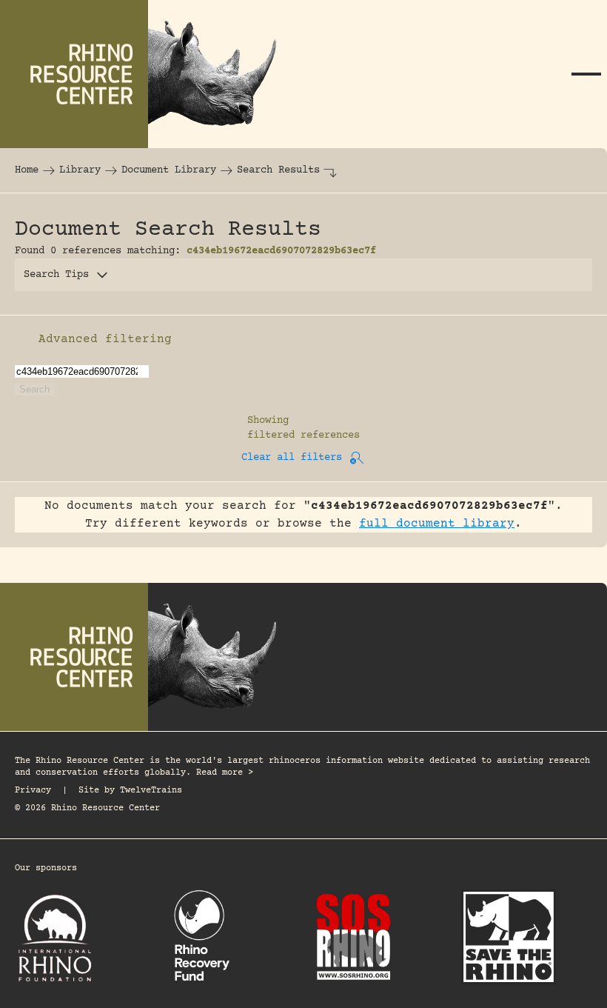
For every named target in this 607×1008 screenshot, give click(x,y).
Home (26, 170)
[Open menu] (586, 74)
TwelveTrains (151, 790)
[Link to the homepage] (148, 74)
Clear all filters (291, 458)
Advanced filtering (105, 339)
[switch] (22, 339)
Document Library (168, 170)
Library (80, 170)
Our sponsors (46, 868)
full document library (436, 523)
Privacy (33, 790)
